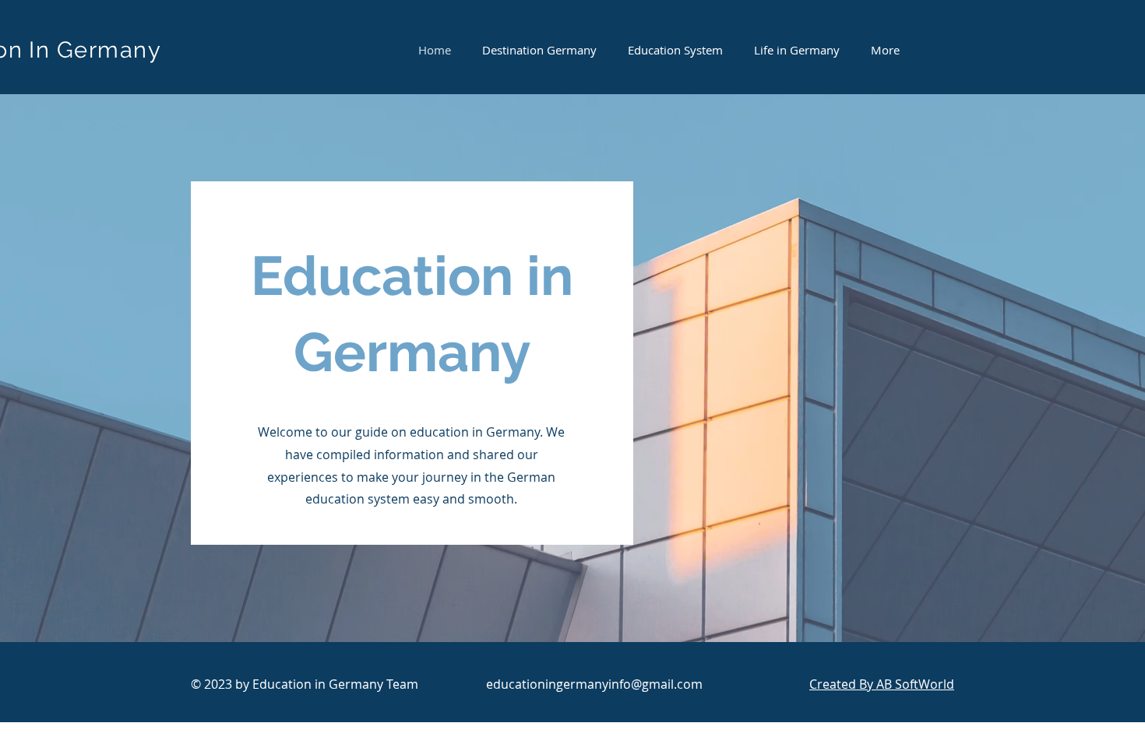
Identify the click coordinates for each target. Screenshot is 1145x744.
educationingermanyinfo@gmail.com (594, 684)
